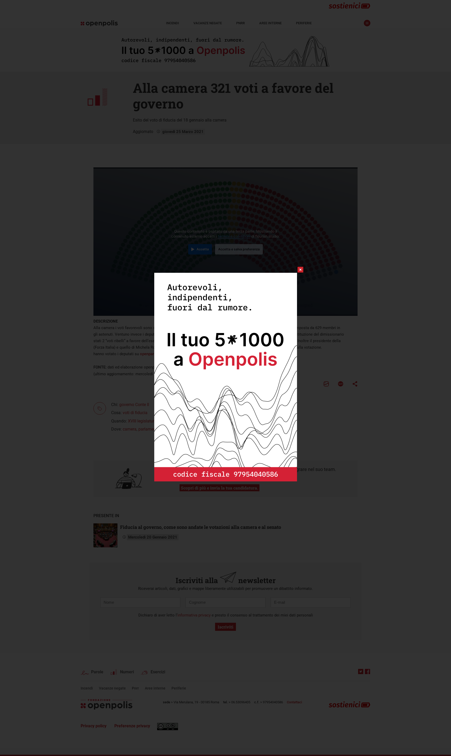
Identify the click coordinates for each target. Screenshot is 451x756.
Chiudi (295, 269)
